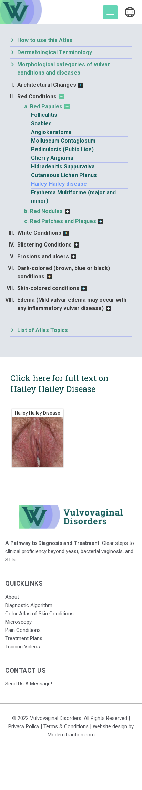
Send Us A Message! (28, 684)
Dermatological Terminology (54, 52)
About (12, 597)
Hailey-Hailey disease (59, 184)
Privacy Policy (23, 726)
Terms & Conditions (66, 726)
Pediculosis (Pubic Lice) (62, 149)
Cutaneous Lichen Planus (64, 175)
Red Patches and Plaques (63, 221)
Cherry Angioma (52, 158)
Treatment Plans (23, 638)
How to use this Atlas (44, 40)
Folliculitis (44, 115)
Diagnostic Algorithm (28, 605)
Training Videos (22, 647)
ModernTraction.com (71, 735)
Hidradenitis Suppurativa (63, 166)
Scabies (41, 123)
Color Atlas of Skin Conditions (39, 613)
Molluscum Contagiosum (63, 140)
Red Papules (46, 106)
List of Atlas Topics (42, 330)
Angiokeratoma (51, 132)
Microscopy (18, 622)
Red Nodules (46, 211)
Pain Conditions (23, 630)
